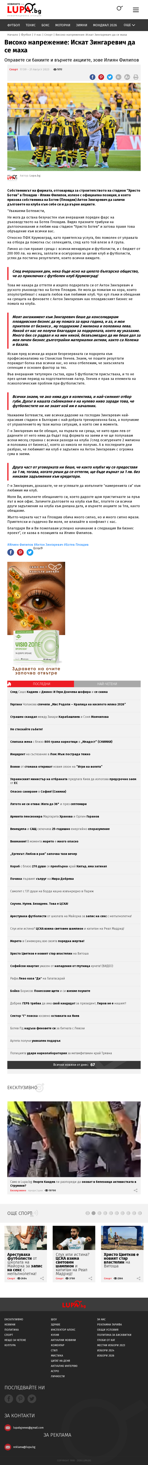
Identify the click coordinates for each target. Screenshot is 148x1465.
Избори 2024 (105, 1350)
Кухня (55, 1335)
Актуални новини (63, 1340)
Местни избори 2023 (111, 1345)
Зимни (81, 25)
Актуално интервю (64, 1366)
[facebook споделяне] (92, 77)
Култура (10, 1345)
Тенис (31, 25)
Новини (9, 1324)
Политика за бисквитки (114, 1335)
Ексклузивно (18, 1190)
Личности (58, 1376)
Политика (11, 1329)
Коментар (57, 1345)
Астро (55, 1371)
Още (127, 25)
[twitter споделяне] (110, 77)
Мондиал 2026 (105, 25)
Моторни (62, 25)
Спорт (48, 34)
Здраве (55, 1324)
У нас (37, 34)
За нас (101, 1319)
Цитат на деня (60, 1360)
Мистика (57, 1355)
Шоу (54, 1319)
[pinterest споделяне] (101, 77)
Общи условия (108, 1329)
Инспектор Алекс (63, 1329)
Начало (12, 34)
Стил (54, 1350)
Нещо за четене (15, 1340)
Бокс (45, 25)
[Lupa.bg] (12, 178)
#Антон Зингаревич (48, 544)
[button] (88, 1213)
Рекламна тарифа (109, 1324)
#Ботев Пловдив (76, 544)
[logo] (24, 10)
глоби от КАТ (106, 1340)
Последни (41, 684)
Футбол (13, 25)
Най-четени (107, 684)
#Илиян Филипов (20, 544)
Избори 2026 (105, 1355)
